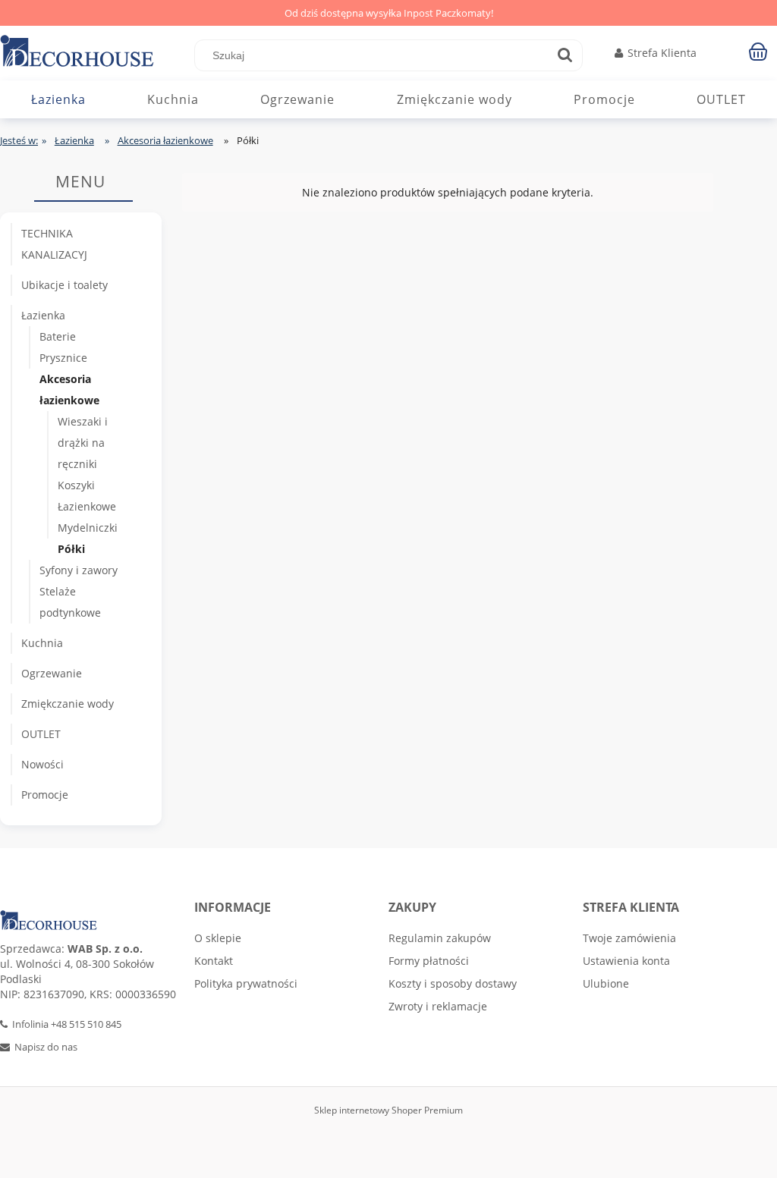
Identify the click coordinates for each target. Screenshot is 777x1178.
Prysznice (63, 357)
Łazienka (43, 315)
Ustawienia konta (626, 960)
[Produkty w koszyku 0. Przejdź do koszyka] (760, 50)
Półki (71, 549)
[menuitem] (58, 99)
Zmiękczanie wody (67, 703)
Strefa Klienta (662, 53)
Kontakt (213, 960)
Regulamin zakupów (439, 938)
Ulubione (606, 983)
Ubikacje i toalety (64, 285)
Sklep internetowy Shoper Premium (388, 1110)
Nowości (42, 764)
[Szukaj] (564, 55)
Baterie (57, 336)
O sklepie (217, 938)
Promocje (44, 794)
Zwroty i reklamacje (437, 1006)
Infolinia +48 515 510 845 (66, 1024)
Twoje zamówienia (629, 938)
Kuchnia (42, 643)
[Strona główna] (97, 53)
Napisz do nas (45, 1047)
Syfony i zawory (78, 570)
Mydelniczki (88, 527)
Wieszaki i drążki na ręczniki (83, 442)
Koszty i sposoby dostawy (452, 983)
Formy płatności (428, 960)
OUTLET (41, 734)
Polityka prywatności (245, 983)
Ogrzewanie (51, 673)
